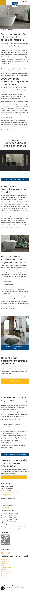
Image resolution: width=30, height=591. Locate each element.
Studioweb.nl (20, 588)
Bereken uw (16, 179)
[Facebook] (5, 553)
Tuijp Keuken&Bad (21, 586)
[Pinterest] (9, 553)
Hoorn (2, 565)
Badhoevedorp (5, 572)
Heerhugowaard (6, 567)
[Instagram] (2, 553)
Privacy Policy (5, 507)
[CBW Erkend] (5, 539)
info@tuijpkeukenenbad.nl (10, 493)
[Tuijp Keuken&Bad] (15, 4)
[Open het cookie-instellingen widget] (3, 588)
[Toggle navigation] (27, 2)
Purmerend (4, 563)
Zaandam (4, 576)
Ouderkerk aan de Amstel (8, 574)
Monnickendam (5, 561)
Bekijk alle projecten (14, 175)
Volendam (4, 559)
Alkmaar (3, 569)
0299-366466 (7, 495)
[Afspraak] (3, 2)
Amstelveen (4, 578)
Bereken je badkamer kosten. (9, 130)
